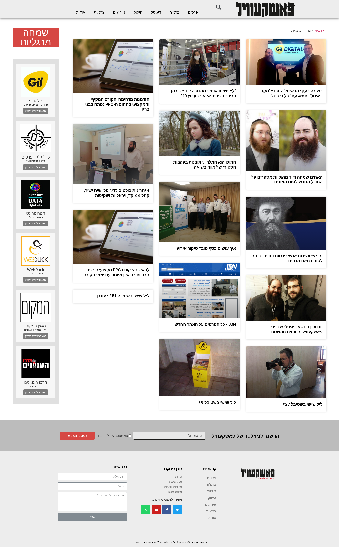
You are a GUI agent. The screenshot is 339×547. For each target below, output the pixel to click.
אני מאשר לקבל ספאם (113, 436)
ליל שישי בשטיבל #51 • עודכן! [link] (122, 296)
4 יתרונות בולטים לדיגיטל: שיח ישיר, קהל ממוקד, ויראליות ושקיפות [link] (116, 193)
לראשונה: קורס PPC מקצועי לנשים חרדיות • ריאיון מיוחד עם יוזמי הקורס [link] (116, 272)
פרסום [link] (193, 12)
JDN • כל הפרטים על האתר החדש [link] (205, 324)
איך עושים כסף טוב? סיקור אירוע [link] (206, 248)
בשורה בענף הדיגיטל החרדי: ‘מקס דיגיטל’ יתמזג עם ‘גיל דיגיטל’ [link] (291, 93)
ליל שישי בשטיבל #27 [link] (302, 404)
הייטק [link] (138, 12)
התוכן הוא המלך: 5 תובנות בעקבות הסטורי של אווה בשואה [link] (204, 165)
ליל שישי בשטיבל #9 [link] (217, 402)
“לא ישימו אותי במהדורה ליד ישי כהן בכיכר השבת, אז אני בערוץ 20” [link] (203, 93)
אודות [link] (80, 12)
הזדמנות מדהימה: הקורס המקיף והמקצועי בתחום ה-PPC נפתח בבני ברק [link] (117, 104)
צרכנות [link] (99, 12)
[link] (265, 9)
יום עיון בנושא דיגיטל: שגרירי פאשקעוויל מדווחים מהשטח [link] (297, 329)
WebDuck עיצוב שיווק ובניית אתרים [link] (150, 542)
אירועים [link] (119, 12)
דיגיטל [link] (156, 12)
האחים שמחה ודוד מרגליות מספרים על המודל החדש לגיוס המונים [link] (287, 179)
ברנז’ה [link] (174, 12)
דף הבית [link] (320, 30)
